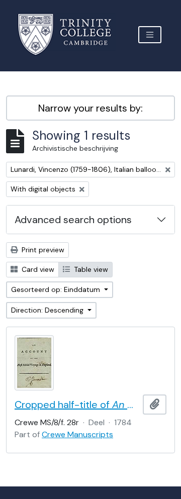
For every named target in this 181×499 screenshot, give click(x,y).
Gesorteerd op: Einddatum (56, 289)
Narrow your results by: (90, 108)
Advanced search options (73, 219)
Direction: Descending (48, 310)
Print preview (42, 249)
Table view (90, 269)
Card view (37, 269)
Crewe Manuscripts (77, 434)
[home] (71, 34)
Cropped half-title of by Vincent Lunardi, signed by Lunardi (77, 404)
